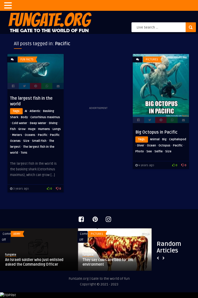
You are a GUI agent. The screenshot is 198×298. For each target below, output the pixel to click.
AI (26, 111)
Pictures (152, 59)
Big (164, 139)
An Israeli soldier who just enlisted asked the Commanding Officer (34, 262)
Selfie (158, 151)
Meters (17, 135)
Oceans (30, 135)
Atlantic (35, 111)
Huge (32, 129)
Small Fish (39, 141)
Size (26, 141)
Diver (140, 145)
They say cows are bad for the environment (107, 262)
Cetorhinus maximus (45, 117)
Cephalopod (177, 139)
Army (16, 234)
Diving (53, 123)
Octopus (164, 145)
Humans (44, 129)
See (149, 151)
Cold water (19, 123)
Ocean (151, 145)
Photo (139, 151)
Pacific (42, 135)
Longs (57, 129)
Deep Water (38, 123)
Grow (22, 129)
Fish (13, 129)
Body (24, 117)
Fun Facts (27, 59)
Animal (155, 139)
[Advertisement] (98, 79)
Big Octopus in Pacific (156, 132)
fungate (10, 254)
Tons (24, 153)
